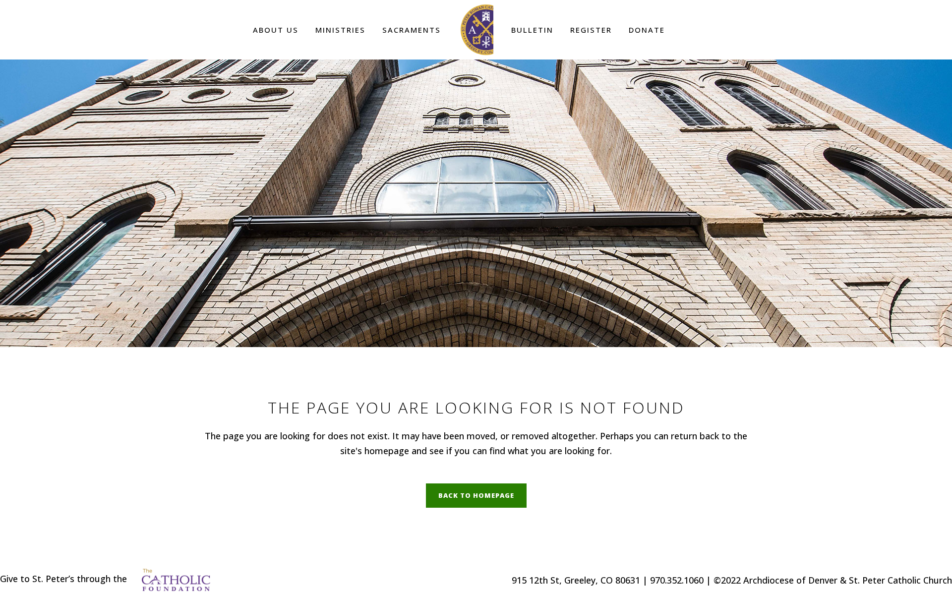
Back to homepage (476, 495)
